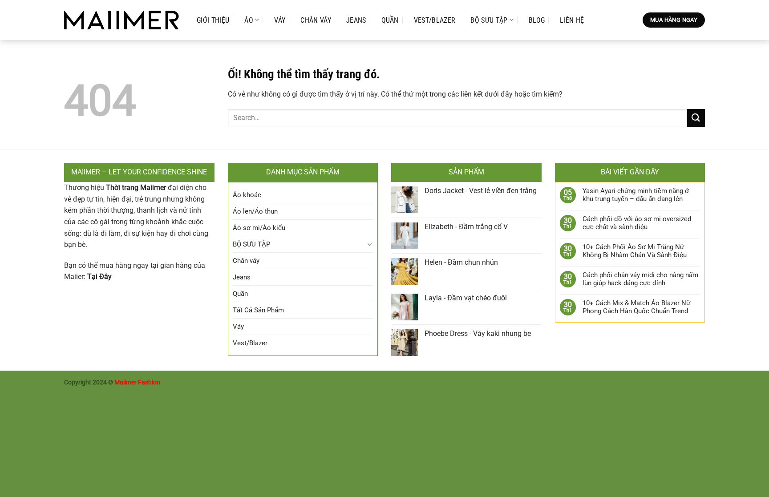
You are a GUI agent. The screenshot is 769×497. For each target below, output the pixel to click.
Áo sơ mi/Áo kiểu (259, 228)
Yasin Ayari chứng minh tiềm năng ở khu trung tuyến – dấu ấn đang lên (636, 195)
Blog (537, 20)
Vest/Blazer (435, 20)
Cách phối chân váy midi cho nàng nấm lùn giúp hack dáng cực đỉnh (640, 279)
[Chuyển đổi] (369, 244)
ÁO (248, 20)
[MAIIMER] (121, 20)
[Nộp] (696, 117)
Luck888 (76, 392)
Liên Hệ (572, 20)
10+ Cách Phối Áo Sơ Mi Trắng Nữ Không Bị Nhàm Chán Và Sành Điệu (635, 251)
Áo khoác (247, 195)
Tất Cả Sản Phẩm (258, 310)
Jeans (356, 20)
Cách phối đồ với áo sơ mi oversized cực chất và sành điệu (637, 223)
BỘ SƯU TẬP (488, 20)
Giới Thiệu (213, 20)
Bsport (98, 392)
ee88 (116, 392)
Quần (390, 20)
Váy (279, 20)
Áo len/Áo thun (255, 211)
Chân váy (315, 20)
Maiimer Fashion (137, 382)
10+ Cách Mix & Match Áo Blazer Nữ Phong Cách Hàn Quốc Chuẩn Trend (636, 307)
